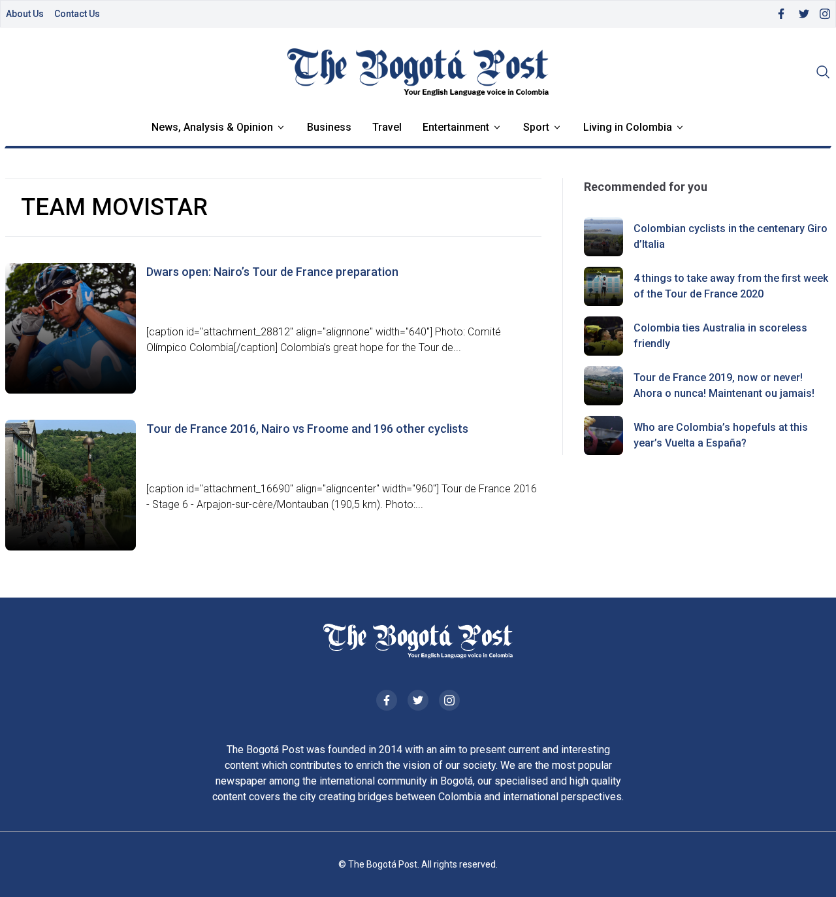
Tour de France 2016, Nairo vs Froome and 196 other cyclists (307, 428)
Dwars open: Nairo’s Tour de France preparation (272, 272)
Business (329, 127)
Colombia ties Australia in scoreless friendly (720, 336)
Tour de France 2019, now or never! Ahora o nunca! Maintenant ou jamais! (724, 385)
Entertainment (456, 127)
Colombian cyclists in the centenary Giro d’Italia (731, 236)
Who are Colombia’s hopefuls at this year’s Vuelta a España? (721, 435)
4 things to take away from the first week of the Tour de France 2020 (731, 286)
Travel (387, 127)
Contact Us (77, 13)
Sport (536, 127)
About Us (25, 13)
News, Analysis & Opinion (212, 127)
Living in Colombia (627, 127)
